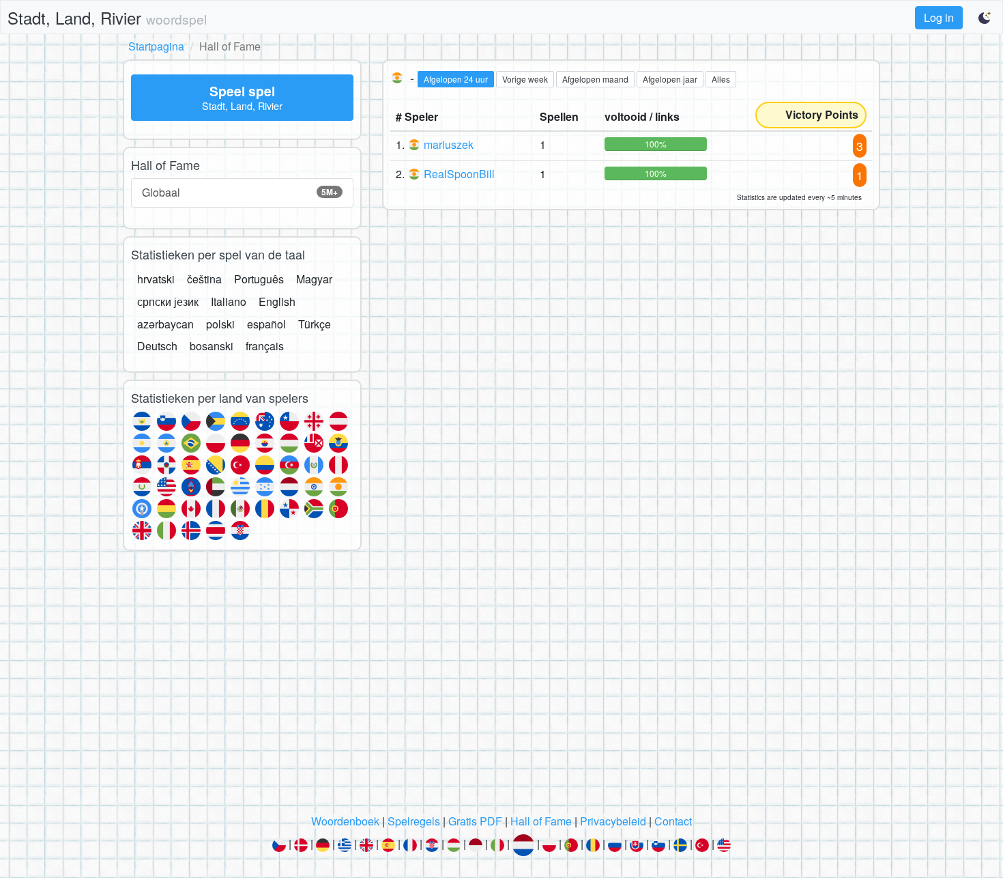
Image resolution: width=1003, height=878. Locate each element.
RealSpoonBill (459, 174)
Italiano (228, 301)
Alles (721, 79)
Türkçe (314, 324)
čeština (204, 279)
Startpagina (156, 46)
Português (259, 279)
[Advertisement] (501, 686)
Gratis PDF (475, 821)
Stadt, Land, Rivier (107, 17)
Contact (673, 821)
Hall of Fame (541, 821)
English (277, 301)
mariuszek (449, 144)
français (265, 346)
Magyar (314, 279)
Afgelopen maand (595, 79)
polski (220, 324)
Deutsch (157, 346)
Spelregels (414, 821)
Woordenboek (345, 821)
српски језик (168, 301)
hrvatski (156, 279)
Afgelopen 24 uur (456, 79)
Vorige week (525, 79)
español (266, 324)
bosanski (211, 346)
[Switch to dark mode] (985, 18)
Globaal (240, 192)
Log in (939, 17)
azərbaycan (165, 324)
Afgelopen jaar (670, 79)
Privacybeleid (613, 821)
